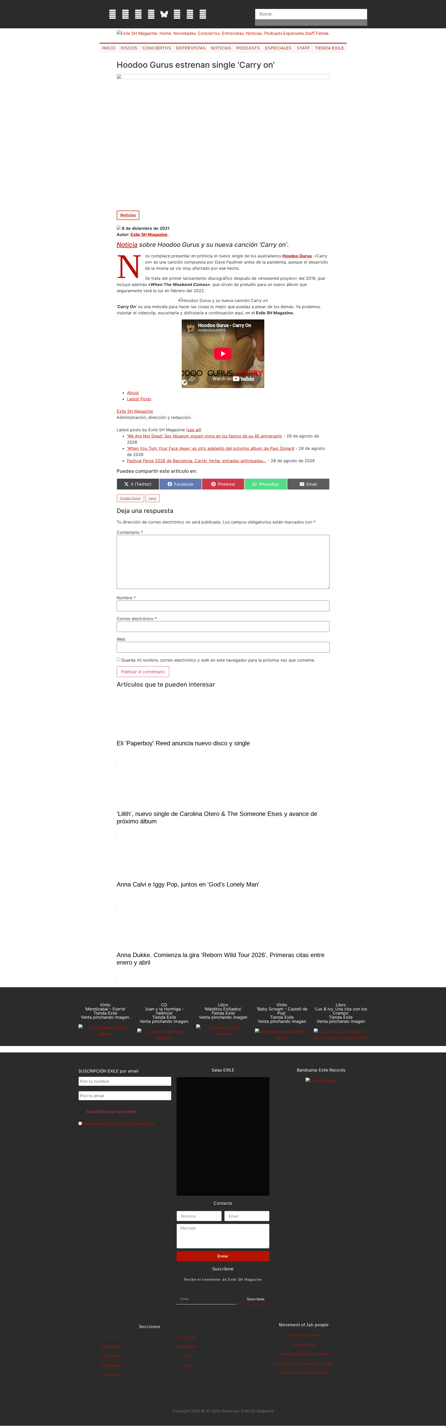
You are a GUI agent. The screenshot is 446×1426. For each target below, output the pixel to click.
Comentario (130, 532)
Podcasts (248, 48)
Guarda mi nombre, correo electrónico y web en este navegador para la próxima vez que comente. (218, 660)
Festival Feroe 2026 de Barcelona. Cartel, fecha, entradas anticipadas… (196, 460)
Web (121, 639)
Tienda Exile (329, 48)
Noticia (127, 244)
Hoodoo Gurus (297, 255)
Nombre (126, 598)
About (133, 392)
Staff (303, 48)
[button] (311, 6)
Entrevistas (191, 48)
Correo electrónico (137, 619)
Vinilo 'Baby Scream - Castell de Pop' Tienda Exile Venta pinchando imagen (282, 1013)
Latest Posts (139, 398)
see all (194, 429)
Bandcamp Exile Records (321, 1070)
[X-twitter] (125, 14)
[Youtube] (190, 14)
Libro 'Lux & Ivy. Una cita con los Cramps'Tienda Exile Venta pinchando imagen (340, 1013)
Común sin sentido (304, 1335)
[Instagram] (138, 14)
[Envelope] (216, 14)
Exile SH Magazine (149, 234)
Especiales (278, 48)
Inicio (109, 48)
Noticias (221, 48)
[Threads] (151, 14)
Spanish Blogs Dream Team (304, 1354)
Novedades (112, 1346)
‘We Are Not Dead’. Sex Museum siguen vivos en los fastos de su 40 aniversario (204, 435)
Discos (129, 48)
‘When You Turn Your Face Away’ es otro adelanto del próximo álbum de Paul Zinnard (210, 448)
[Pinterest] (177, 14)
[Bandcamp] (203, 14)
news (152, 498)
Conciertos (156, 48)
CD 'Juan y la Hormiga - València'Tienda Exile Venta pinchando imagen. (164, 1013)
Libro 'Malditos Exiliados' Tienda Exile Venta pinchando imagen (223, 1011)
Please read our (118, 1123)
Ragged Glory (303, 1345)
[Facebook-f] (112, 14)
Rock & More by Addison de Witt (304, 1363)
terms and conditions (134, 1123)
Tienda (187, 1365)
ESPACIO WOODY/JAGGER (304, 1373)
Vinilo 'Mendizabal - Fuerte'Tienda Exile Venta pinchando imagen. (105, 1011)
